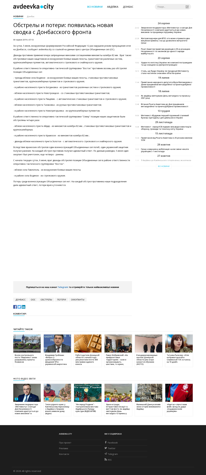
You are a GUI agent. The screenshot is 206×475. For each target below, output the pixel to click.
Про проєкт (65, 442)
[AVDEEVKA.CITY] (33, 6)
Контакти (64, 453)
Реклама (63, 448)
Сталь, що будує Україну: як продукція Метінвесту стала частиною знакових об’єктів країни (165, 72)
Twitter (112, 448)
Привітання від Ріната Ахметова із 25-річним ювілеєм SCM (166, 139)
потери (61, 299)
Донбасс (21, 299)
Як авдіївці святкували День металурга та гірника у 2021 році (165, 97)
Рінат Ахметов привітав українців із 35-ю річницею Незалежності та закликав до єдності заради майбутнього (165, 51)
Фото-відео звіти (24, 378)
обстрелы (46, 299)
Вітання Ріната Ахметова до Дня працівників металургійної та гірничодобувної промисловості (164, 105)
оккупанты (77, 299)
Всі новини (95, 6)
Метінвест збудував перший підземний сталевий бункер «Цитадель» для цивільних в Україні (165, 116)
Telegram (62, 287)
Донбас (128, 6)
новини (18, 16)
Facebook (113, 442)
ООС (33, 299)
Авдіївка (112, 6)
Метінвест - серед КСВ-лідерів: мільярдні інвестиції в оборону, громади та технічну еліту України (166, 128)
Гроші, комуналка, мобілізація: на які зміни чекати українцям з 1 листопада (165, 150)
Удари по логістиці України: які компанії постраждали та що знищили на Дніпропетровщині (166, 63)
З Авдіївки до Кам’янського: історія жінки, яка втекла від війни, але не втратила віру (166, 161)
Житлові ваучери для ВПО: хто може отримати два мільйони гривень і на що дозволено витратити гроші (165, 40)
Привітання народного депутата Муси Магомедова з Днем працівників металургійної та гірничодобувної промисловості (166, 84)
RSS (110, 459)
